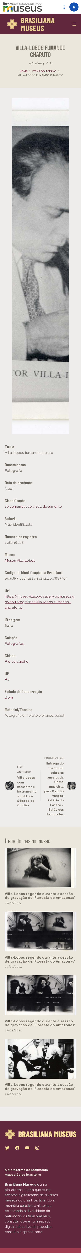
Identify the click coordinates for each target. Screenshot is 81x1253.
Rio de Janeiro (16, 661)
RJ (51, 63)
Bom (9, 697)
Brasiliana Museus (38, 24)
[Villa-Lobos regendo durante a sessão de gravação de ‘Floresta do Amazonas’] (40, 868)
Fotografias (14, 643)
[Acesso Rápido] (64, 7)
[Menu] (74, 24)
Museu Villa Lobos (20, 560)
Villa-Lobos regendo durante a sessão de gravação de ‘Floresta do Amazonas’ (40, 896)
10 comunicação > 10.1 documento (33, 506)
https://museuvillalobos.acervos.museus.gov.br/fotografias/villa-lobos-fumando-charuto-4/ (39, 601)
